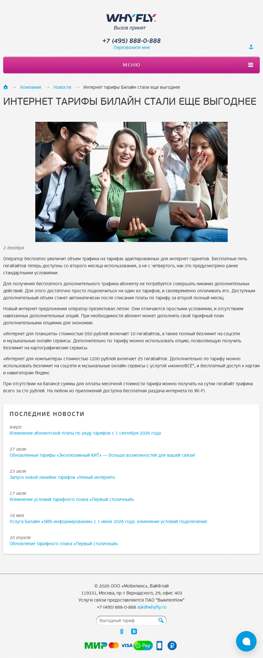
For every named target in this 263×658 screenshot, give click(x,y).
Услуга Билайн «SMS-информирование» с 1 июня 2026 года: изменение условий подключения (108, 521)
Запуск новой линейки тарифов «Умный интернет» (62, 477)
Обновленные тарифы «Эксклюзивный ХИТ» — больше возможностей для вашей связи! (102, 455)
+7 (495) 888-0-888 (131, 41)
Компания (30, 87)
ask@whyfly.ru (151, 607)
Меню (131, 65)
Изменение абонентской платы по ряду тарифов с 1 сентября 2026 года (85, 433)
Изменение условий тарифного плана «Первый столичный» (72, 499)
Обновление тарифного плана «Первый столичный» (64, 543)
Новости (62, 87)
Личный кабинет (251, 46)
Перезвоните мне (132, 47)
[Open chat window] (246, 641)
